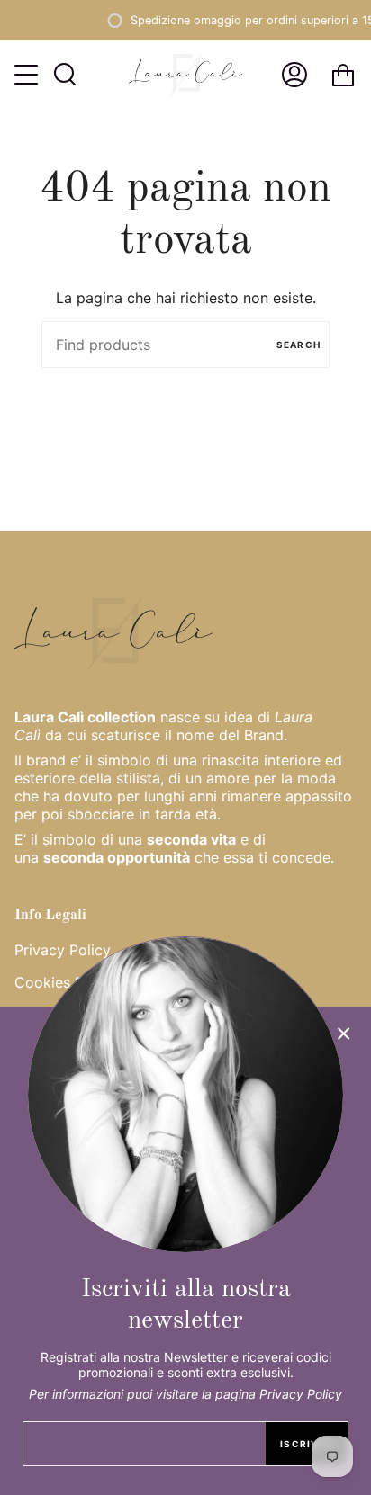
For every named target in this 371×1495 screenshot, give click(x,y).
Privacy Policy (62, 950)
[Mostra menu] (27, 74)
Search (298, 344)
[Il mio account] (294, 74)
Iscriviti (306, 1443)
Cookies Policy (65, 982)
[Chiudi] (344, 1034)
